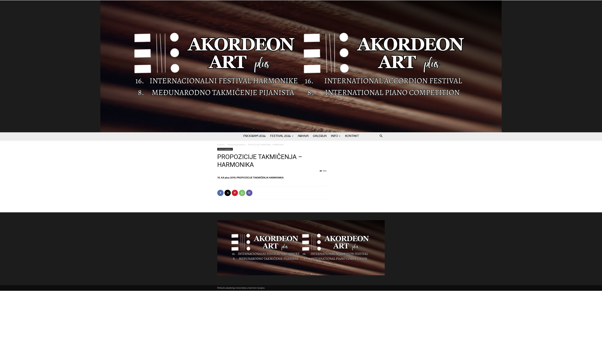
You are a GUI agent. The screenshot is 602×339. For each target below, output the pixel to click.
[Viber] (249, 193)
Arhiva (303, 136)
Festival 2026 (280, 136)
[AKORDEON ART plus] (301, 66)
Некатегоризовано (236, 144)
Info (334, 136)
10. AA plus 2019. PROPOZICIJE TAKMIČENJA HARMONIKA (250, 177)
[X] (227, 193)
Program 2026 (254, 136)
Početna (220, 144)
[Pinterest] (235, 193)
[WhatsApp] (242, 193)
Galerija (320, 136)
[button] (381, 136)
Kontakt (352, 136)
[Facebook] (220, 193)
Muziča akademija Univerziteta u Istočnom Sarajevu (242, 288)
